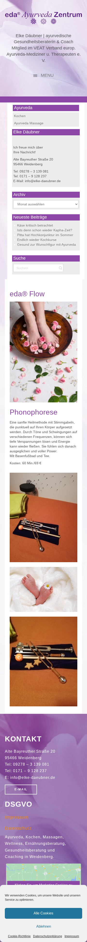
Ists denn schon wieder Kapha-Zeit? (44, 230)
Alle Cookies (43, 913)
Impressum (72, 936)
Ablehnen (43, 926)
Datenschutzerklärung (47, 936)
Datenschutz (18, 828)
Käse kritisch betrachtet (35, 225)
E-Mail (20, 789)
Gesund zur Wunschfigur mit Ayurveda (46, 244)
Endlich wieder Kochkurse (37, 240)
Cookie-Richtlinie (19, 936)
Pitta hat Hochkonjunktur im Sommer (45, 235)
